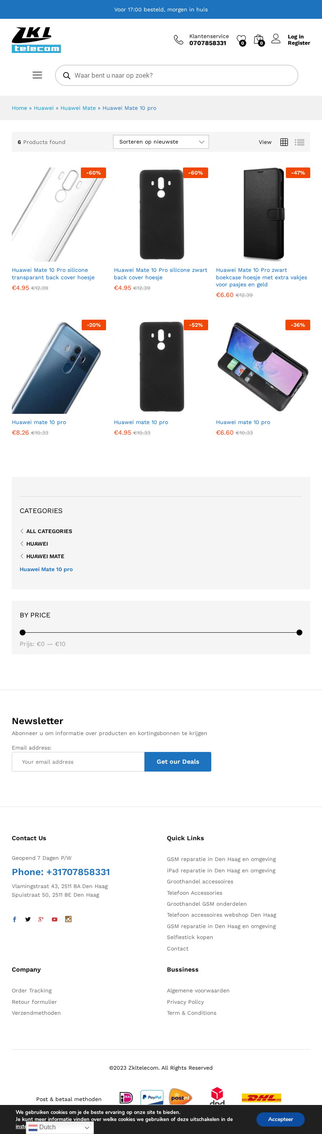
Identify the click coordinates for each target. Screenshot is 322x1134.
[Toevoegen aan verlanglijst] (75, 257)
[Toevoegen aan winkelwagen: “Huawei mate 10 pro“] (39, 409)
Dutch (47, 1127)
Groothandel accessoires (200, 881)
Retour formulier (34, 1002)
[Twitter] (28, 920)
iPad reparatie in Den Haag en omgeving (221, 870)
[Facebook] (14, 920)
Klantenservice (209, 36)
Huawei (44, 108)
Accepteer (280, 1119)
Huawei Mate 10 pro (46, 569)
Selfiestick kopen (190, 937)
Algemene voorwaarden (198, 990)
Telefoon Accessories (194, 893)
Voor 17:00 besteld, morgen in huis (161, 9)
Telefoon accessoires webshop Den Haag (221, 915)
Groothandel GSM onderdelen (207, 904)
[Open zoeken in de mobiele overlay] (176, 75)
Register (299, 43)
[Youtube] (54, 920)
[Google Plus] (41, 920)
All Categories (49, 531)
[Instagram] (68, 920)
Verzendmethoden (36, 1013)
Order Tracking (31, 990)
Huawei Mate (78, 108)
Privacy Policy (185, 1002)
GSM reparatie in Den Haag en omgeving (221, 859)
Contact (177, 948)
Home (19, 108)
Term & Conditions (191, 1013)
